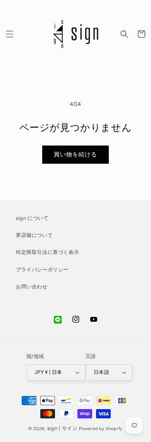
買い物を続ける (75, 154)
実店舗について (34, 235)
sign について (32, 218)
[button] (9, 34)
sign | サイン (62, 428)
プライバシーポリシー (42, 269)
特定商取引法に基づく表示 (47, 252)
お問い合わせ (32, 287)
